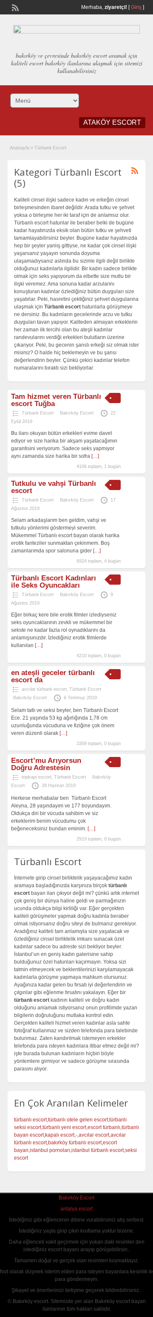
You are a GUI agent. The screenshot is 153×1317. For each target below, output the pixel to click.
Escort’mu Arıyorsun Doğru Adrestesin (46, 764)
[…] (95, 456)
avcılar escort (94, 1135)
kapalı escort (59, 1135)
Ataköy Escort (112, 122)
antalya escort (76, 1209)
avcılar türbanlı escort (44, 689)
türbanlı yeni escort (64, 1127)
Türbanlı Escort (38, 412)
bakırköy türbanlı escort (75, 1143)
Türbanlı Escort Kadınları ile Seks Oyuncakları (53, 581)
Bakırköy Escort (77, 412)
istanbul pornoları (50, 1150)
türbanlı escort (30, 1120)
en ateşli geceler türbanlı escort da (53, 676)
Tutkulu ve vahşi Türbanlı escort (53, 487)
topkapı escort (36, 776)
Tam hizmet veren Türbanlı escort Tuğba (56, 400)
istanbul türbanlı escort (97, 1150)
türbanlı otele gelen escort (78, 1120)
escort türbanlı (104, 1127)
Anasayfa (19, 147)
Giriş (136, 7)
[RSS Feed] (14, 6)
